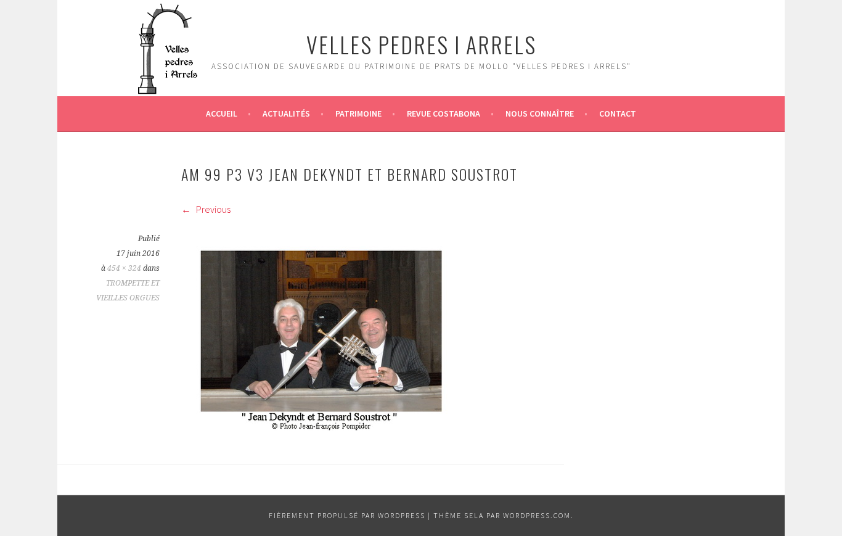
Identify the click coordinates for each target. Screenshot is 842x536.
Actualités (286, 113)
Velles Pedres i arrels (421, 44)
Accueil (221, 113)
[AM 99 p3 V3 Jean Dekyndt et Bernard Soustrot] (321, 427)
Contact (617, 113)
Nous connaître (539, 113)
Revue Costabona (443, 113)
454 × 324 (124, 268)
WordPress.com (537, 515)
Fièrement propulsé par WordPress (347, 515)
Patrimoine (358, 113)
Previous (212, 209)
